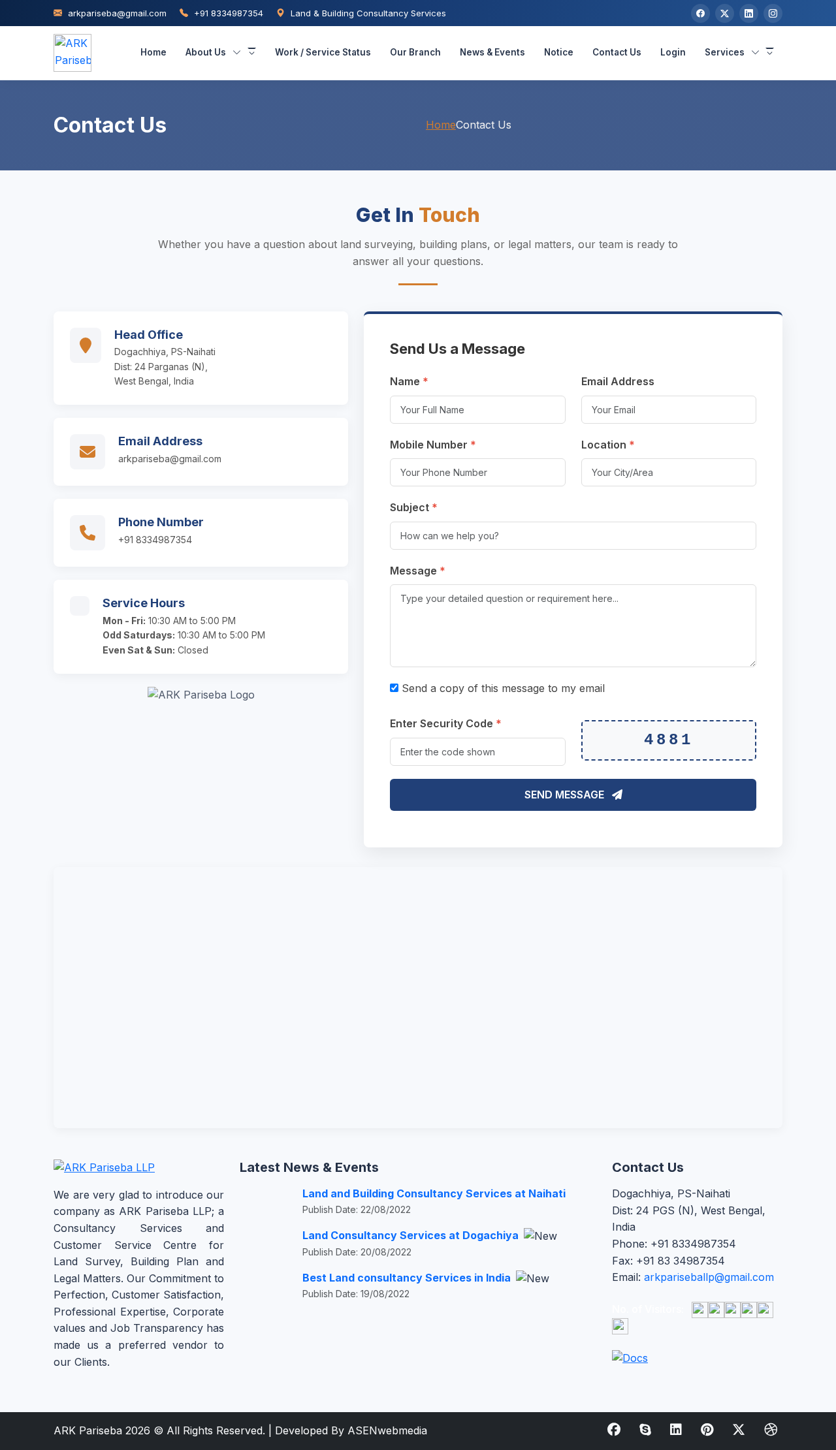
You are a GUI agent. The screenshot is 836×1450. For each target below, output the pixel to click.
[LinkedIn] (748, 13)
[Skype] (645, 1430)
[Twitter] (738, 1430)
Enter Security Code (446, 723)
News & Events (492, 52)
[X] (724, 13)
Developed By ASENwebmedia (351, 1430)
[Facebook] (700, 13)
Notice (558, 52)
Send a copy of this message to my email (501, 688)
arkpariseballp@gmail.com (709, 1277)
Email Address (617, 381)
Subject (414, 507)
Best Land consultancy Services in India (407, 1277)
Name (409, 381)
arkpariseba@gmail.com (116, 13)
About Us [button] (205, 52)
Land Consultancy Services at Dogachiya (411, 1235)
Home (153, 52)
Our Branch (415, 52)
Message (417, 570)
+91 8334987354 (227, 13)
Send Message (565, 794)
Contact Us (616, 52)
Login (673, 52)
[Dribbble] (770, 1430)
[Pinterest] (707, 1430)
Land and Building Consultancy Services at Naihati (434, 1193)
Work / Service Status (323, 52)
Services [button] (725, 52)
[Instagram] (773, 13)
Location (608, 444)
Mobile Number (433, 444)
